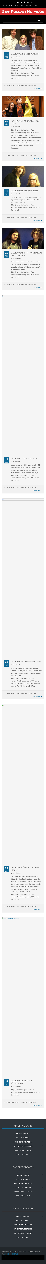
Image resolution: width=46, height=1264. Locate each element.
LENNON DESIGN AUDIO (12, 1254)
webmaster (18, 57)
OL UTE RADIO (25, 5)
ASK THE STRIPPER (23, 1138)
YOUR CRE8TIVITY (23, 1154)
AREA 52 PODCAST (23, 1134)
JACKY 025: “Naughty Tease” (25, 190)
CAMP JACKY (10, 85)
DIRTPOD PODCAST (10, 5)
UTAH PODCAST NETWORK (26, 85)
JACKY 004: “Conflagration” (24, 458)
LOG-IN (5, 1257)
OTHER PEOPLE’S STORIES (23, 1146)
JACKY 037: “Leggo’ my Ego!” (25, 53)
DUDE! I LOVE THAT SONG (23, 1142)
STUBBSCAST (38, 5)
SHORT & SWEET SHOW (23, 1150)
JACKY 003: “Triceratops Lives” (26, 661)
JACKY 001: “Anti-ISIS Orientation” (21, 1081)
